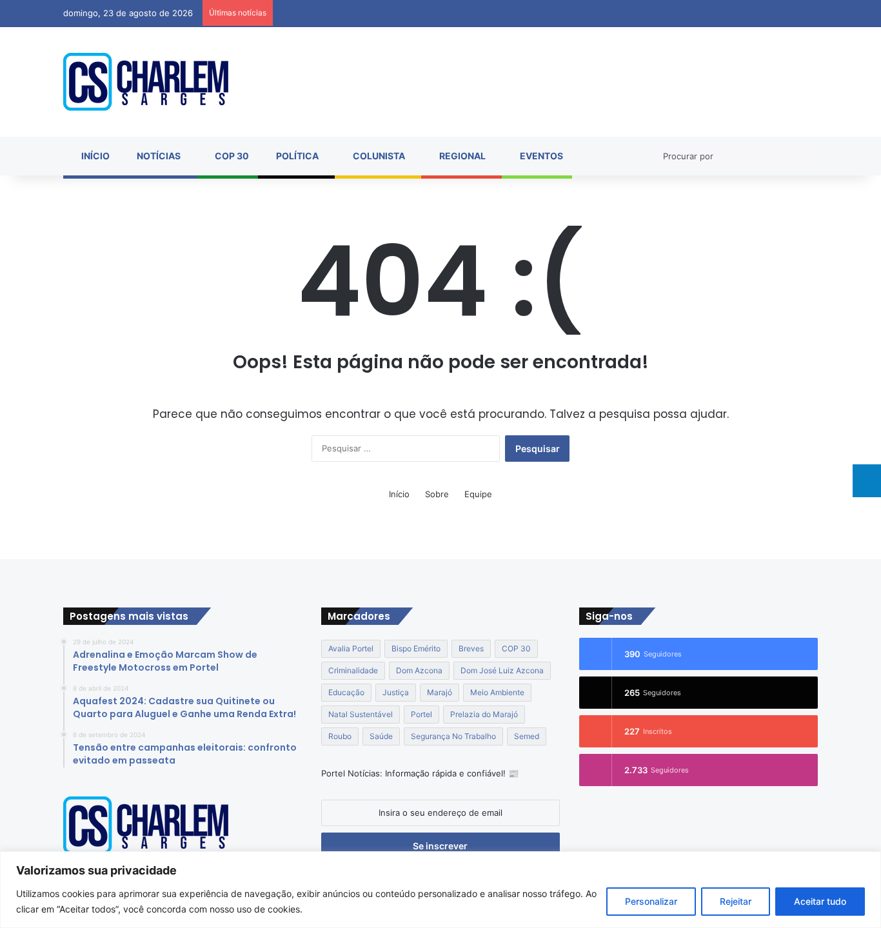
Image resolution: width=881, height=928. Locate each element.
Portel (421, 714)
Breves (471, 648)
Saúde (381, 736)
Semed (526, 736)
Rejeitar (735, 901)
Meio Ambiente (497, 692)
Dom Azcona (419, 670)
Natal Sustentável (360, 714)
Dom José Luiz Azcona (502, 670)
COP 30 (231, 155)
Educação (346, 692)
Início (94, 155)
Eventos (540, 155)
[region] (440, 889)
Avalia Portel (350, 648)
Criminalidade (353, 670)
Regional (461, 155)
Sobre (437, 494)
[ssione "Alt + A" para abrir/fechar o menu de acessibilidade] (867, 480)
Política (296, 155)
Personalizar (651, 901)
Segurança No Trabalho (453, 736)
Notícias (158, 155)
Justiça (395, 692)
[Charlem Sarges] (145, 82)
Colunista (378, 155)
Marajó (439, 692)
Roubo (339, 736)
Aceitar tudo (820, 901)
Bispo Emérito (415, 648)
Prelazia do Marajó (484, 714)
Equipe (478, 494)
